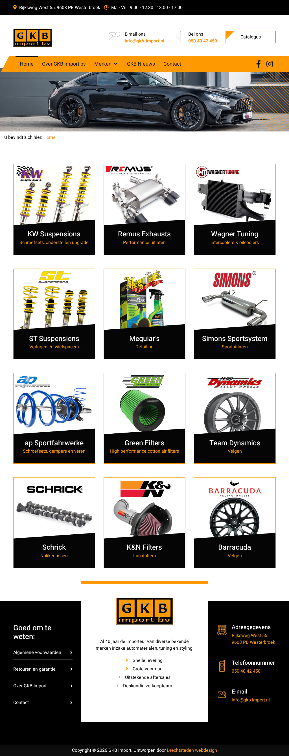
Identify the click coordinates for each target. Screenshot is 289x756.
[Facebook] (258, 64)
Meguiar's (144, 339)
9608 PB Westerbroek (253, 642)
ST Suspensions (54, 339)
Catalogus (250, 37)
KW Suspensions (54, 234)
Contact (21, 702)
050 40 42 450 (202, 41)
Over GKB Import (30, 685)
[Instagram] (269, 64)
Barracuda (234, 547)
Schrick (54, 547)
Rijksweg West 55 (249, 635)
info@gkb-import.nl (144, 41)
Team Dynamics (234, 443)
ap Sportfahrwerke (54, 443)
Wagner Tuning (234, 234)
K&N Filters (144, 547)
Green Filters (144, 443)
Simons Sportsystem (235, 339)
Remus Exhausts (144, 234)
